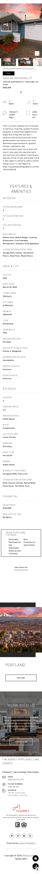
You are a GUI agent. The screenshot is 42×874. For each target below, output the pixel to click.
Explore (21, 678)
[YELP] (30, 836)
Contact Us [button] (21, 742)
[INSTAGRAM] (18, 836)
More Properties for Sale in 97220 (29, 542)
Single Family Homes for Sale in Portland (15, 550)
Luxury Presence (27, 843)
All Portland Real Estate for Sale (15, 542)
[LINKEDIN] (24, 836)
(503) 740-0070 (13, 786)
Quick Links (21, 858)
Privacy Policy (30, 855)
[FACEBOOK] (12, 836)
